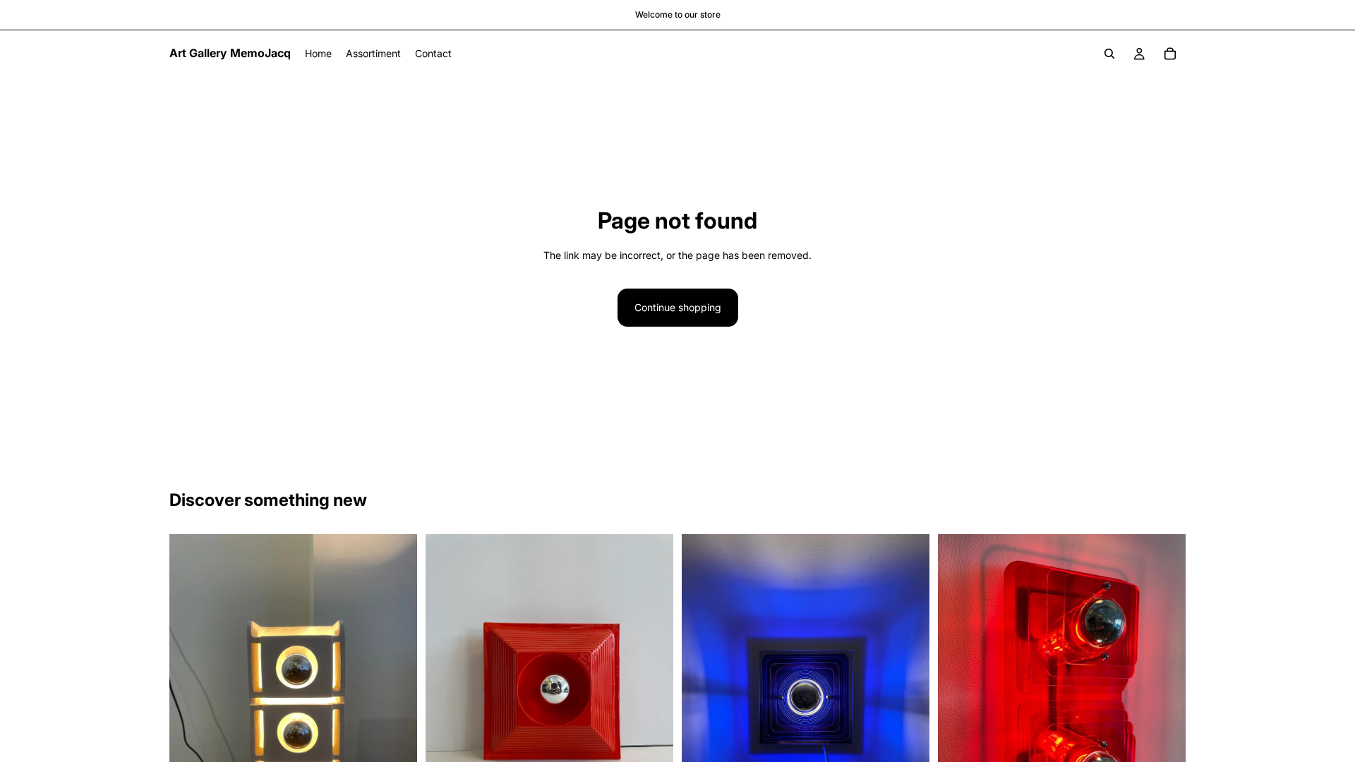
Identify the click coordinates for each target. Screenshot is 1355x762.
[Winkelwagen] (1170, 53)
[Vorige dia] (447, 699)
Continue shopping (677, 307)
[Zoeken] (1109, 53)
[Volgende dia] (652, 699)
